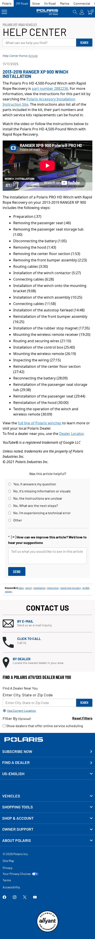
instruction (53, 587)
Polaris (6, 3)
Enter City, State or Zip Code (28, 694)
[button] (47, 623)
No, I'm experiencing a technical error (42, 513)
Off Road (22, 3)
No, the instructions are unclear (37, 498)
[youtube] (35, 897)
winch (28, 587)
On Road (50, 3)
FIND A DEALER (16, 762)
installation (39, 587)
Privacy (7, 868)
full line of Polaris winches (39, 423)
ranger (8, 591)
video (21, 587)
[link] (47, 796)
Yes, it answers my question (34, 484)
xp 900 (85, 587)
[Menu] (4, 12)
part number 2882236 (50, 88)
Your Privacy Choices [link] (17, 874)
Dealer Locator (71, 433)
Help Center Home (15, 55)
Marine (64, 3)
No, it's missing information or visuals (42, 491)
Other (17, 520)
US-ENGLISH (13, 773)
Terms (7, 880)
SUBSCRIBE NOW (17, 751)
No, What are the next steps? (35, 505)
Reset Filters (82, 718)
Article (33, 55)
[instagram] (14, 897)
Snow (36, 3)
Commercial (82, 3)
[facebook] (4, 897)
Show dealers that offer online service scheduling (44, 726)
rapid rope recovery (70, 587)
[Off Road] (47, 12)
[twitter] (25, 897)
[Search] (75, 12)
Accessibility (11, 887)
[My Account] (82, 12)
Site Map (8, 861)
